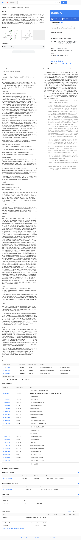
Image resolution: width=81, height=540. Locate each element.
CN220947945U (6, 454)
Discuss (72, 63)
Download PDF (56, 18)
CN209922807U (6, 390)
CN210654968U (6, 433)
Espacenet (60, 63)
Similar (74, 18)
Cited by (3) (56, 60)
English (61, 22)
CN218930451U (6, 411)
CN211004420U (6, 423)
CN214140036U (6, 420)
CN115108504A (6, 367)
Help (59, 537)
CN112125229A (6, 414)
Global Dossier (66, 63)
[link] (5, 517)
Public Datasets (39, 537)
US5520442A (6, 393)
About (22, 537)
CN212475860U (6, 417)
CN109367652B (6, 399)
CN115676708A (6, 370)
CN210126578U (6, 402)
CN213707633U (6, 457)
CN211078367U (6, 445)
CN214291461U (6, 436)
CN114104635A (6, 396)
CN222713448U (6, 460)
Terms (46, 537)
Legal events (62, 60)
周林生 (57, 24)
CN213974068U (6, 439)
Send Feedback (29, 537)
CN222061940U (6, 451)
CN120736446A (6, 373)
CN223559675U (6, 448)
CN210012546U (6, 430)
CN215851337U (6, 464)
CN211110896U (6, 408)
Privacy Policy (53, 537)
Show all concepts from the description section (13, 528)
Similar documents (69, 60)
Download (69, 511)
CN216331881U (6, 426)
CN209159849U (6, 442)
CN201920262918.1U (7, 478)
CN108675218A (6, 405)
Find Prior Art (66, 18)
